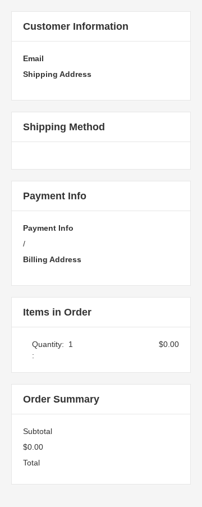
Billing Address (52, 259)
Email (33, 58)
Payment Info (48, 227)
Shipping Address (57, 74)
